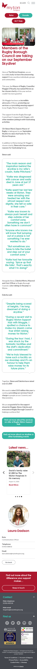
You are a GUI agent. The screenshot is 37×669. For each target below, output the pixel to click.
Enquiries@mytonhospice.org (13, 610)
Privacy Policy (13, 660)
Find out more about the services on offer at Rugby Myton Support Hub (18, 421)
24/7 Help (18, 21)
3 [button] (19, 496)
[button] (3, 472)
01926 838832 (7, 547)
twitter (13, 623)
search (28, 2)
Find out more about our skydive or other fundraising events (18, 435)
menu (33, 3)
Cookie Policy (14, 662)
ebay (30, 623)
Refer (11, 15)
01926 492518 (8, 603)
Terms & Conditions (11, 657)
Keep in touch (19, 587)
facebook (7, 623)
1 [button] (15, 496)
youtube (18, 623)
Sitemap (24, 662)
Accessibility (24, 660)
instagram (24, 623)
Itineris (21, 666)
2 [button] (17, 496)
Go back (8, 562)
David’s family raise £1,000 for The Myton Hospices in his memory (18, 474)
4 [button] (21, 496)
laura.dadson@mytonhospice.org (13, 553)
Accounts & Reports (26, 657)
